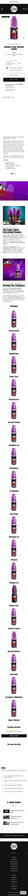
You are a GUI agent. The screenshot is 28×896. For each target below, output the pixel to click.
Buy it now (14, 79)
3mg (9, 63)
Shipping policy (14, 863)
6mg (14, 63)
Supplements (14, 886)
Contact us (14, 857)
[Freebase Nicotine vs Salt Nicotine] (6, 823)
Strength (14, 60)
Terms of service (14, 870)
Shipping (14, 54)
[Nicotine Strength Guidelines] (6, 817)
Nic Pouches (14, 882)
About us (14, 859)
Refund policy (14, 866)
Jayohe (19, 894)
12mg (19, 63)
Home (9, 44)
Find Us (13, 853)
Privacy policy (14, 868)
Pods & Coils (14, 879)
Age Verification (14, 861)
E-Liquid (14, 875)
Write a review (14, 735)
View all (14, 805)
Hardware (14, 877)
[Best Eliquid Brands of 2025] (6, 811)
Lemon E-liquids (15, 44)
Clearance (14, 888)
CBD (14, 884)
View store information (10, 89)
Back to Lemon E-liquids (15, 835)
